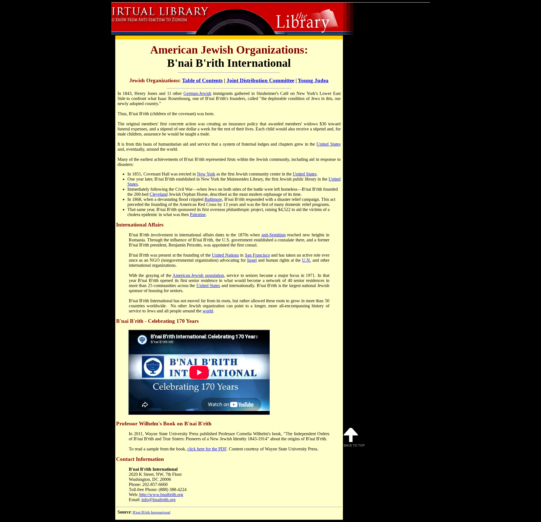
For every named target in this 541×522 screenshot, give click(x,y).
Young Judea (313, 80)
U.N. (306, 260)
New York (206, 174)
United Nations (225, 255)
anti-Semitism (273, 234)
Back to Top (354, 445)
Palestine (198, 214)
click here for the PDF (207, 449)
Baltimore (213, 199)
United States (328, 144)
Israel (252, 260)
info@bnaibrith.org (158, 499)
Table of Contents (202, 80)
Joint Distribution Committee (260, 80)
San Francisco (257, 255)
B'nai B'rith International (151, 512)
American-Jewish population (198, 275)
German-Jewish (197, 93)
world (208, 310)
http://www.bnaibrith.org (161, 494)
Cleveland (159, 194)
